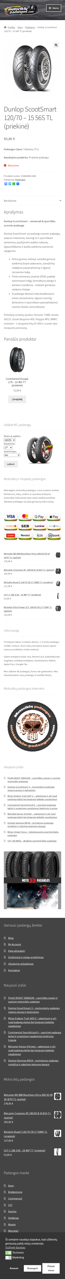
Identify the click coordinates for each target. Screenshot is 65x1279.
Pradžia (11, 27)
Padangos (30, 27)
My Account (14, 944)
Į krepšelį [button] (17, 399)
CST (10, 1205)
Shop (20, 27)
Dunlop (12, 1211)
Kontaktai (14, 970)
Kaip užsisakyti (16, 951)
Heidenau (13, 1218)
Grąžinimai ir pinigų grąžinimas (26, 957)
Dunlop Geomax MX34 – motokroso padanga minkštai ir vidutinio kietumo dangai (31, 824)
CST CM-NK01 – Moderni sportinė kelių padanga (32, 840)
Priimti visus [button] (51, 1268)
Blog (11, 938)
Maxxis (12, 1224)
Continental (15, 1198)
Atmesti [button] (14, 1268)
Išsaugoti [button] (32, 1268)
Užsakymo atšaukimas (21, 963)
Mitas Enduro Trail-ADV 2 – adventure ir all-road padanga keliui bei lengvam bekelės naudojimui (32, 797)
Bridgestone (15, 1192)
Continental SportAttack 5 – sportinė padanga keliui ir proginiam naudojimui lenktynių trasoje (32, 806)
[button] (56, 45)
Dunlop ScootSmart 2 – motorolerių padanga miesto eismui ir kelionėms (31, 788)
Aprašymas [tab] (10, 200)
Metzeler (13, 1230)
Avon (11, 1185)
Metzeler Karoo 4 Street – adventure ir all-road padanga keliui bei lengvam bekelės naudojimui (32, 815)
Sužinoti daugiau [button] (15, 1247)
